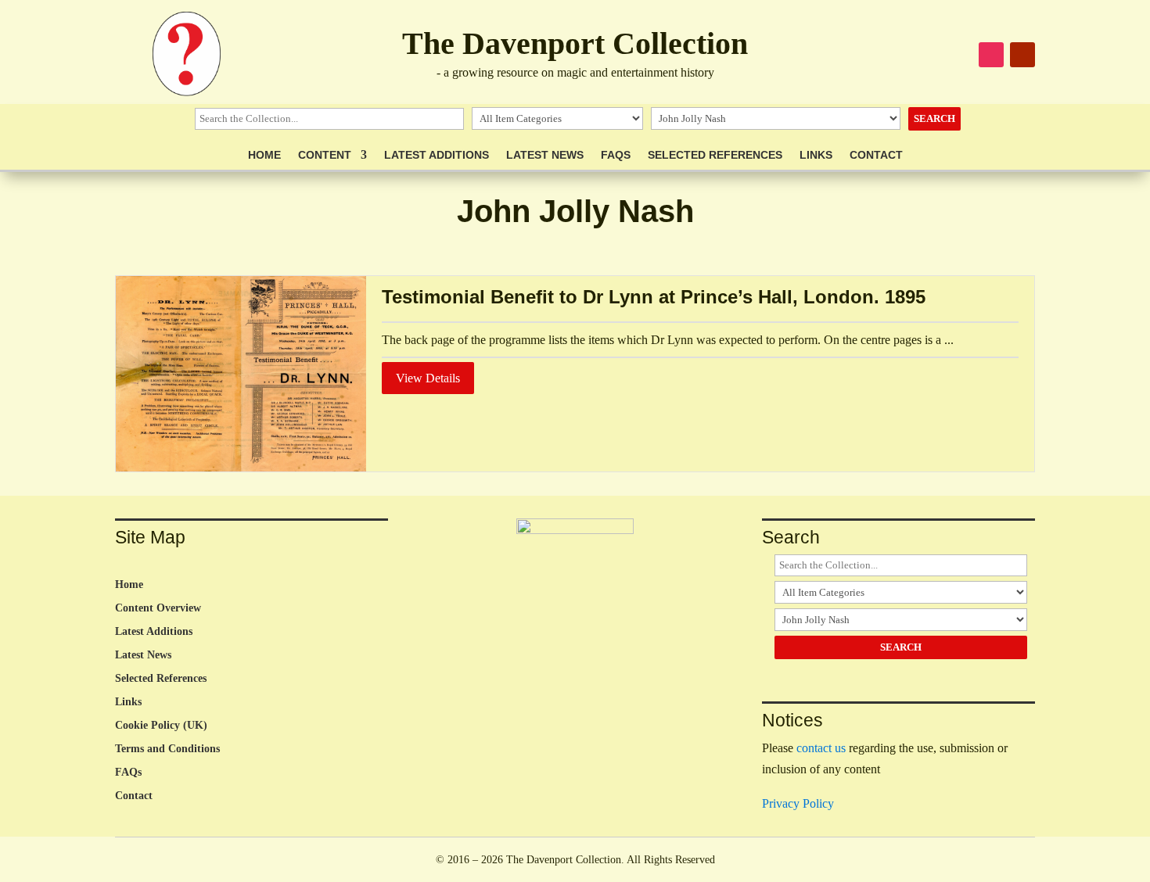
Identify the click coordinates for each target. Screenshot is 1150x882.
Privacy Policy (798, 803)
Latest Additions (436, 155)
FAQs (616, 155)
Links (816, 155)
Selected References (715, 155)
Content (324, 155)
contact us (821, 748)
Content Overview (158, 608)
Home (264, 155)
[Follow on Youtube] (1022, 54)
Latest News (545, 155)
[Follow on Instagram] (991, 54)
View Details (428, 378)
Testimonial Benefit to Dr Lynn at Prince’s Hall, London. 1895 (653, 296)
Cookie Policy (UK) (161, 725)
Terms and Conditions (167, 749)
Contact (876, 155)
